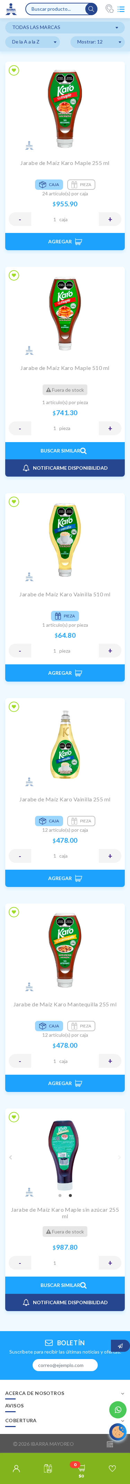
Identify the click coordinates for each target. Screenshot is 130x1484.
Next (119, 1157)
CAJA (63, 219)
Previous (10, 1157)
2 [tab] (70, 1195)
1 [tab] (60, 1195)
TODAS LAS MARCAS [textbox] (36, 27)
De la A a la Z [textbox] (26, 42)
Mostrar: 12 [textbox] (90, 42)
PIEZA (64, 428)
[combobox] (65, 27)
